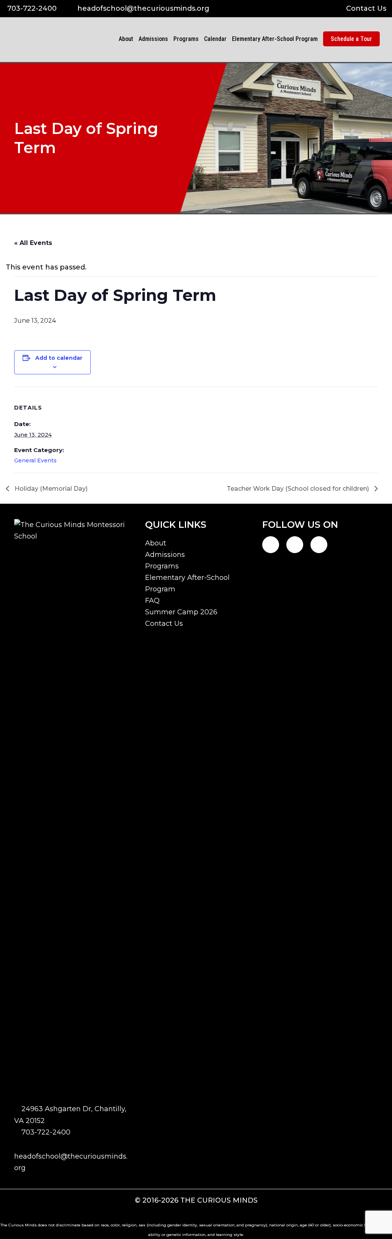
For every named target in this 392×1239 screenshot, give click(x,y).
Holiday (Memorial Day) (50, 488)
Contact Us (366, 8)
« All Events (33, 242)
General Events (35, 460)
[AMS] (94, 60)
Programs (162, 566)
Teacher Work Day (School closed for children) (299, 488)
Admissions (165, 554)
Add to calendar (58, 357)
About (155, 543)
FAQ (152, 600)
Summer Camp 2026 (181, 612)
